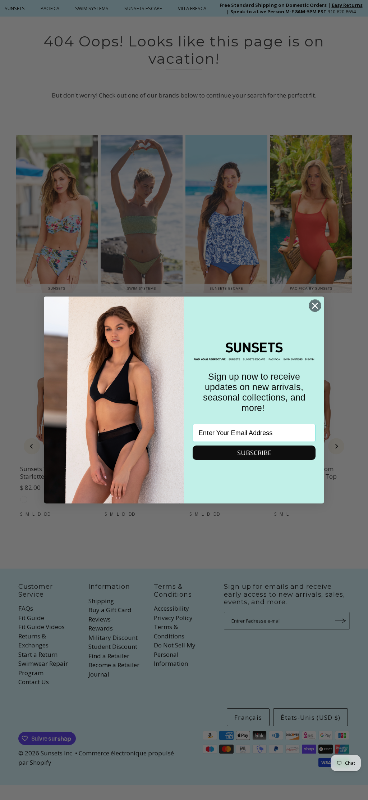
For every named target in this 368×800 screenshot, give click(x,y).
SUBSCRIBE (254, 452)
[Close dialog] (315, 305)
